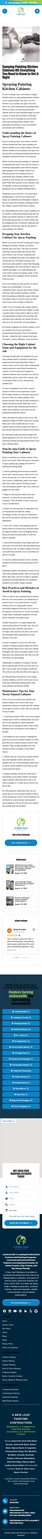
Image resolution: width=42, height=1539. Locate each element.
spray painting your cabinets (14, 463)
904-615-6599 (14, 1502)
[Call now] (5, 1501)
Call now (13, 1500)
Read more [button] (17, 950)
